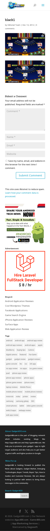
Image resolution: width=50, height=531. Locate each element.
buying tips (21, 350)
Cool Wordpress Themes (17, 305)
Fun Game (33, 354)
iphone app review (19, 373)
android (9, 340)
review (33, 396)
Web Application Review (17, 329)
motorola (9, 396)
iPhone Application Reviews (19, 319)
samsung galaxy (22, 401)
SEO (32, 401)
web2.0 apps (11, 410)
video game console (34, 406)
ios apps (23, 368)
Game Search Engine (15, 315)
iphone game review (14, 382)
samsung (9, 401)
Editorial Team (14, 25)
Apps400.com (21, 519)
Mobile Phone (25, 387)
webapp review (25, 410)
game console (11, 364)
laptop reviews (12, 387)
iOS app (33, 364)
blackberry (10, 350)
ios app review (11, 368)
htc (21, 364)
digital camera (11, 354)
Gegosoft (32, 527)
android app (20, 340)
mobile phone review (14, 392)
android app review (34, 340)
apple (40, 345)
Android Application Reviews (19, 301)
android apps (30, 345)
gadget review (19, 359)
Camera (31, 350)
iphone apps (29, 378)
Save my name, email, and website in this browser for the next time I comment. (25, 164)
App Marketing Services (25, 523)
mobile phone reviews (33, 392)
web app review (12, 415)
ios (26, 364)
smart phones (11, 406)
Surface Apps (11, 324)
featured (23, 354)
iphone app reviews (13, 378)
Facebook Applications (16, 310)
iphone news (29, 382)
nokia (18, 396)
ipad (8, 373)
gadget (9, 359)
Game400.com (37, 519)
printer (25, 396)
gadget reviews (34, 359)
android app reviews (14, 345)
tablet (22, 406)
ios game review (36, 368)
